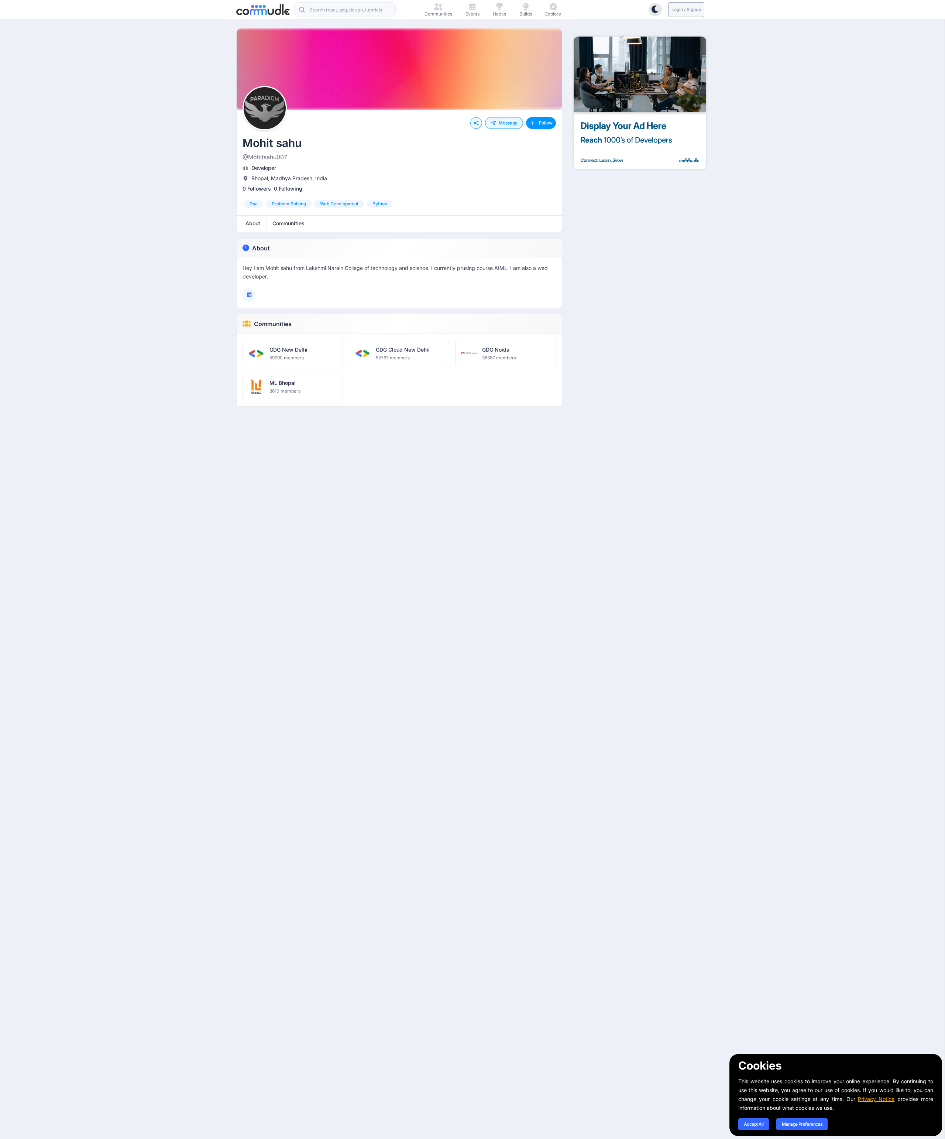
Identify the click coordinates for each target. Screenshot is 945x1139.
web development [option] (339, 203)
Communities (273, 324)
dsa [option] (254, 203)
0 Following (288, 188)
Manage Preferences (802, 1124)
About (261, 248)
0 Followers (257, 188)
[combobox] (345, 9)
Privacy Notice (876, 1099)
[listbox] (399, 203)
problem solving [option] (289, 203)
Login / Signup (686, 9)
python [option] (379, 203)
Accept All (753, 1124)
